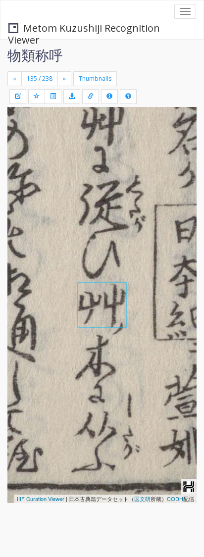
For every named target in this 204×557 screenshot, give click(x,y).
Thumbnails (95, 78)
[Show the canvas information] (90, 96)
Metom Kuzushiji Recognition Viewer (84, 29)
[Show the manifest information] (109, 96)
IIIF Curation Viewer (40, 499)
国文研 (142, 499)
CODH (175, 499)
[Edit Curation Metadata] (17, 96)
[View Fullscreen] (20, 157)
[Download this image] (71, 96)
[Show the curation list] (53, 96)
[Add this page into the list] (36, 96)
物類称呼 (35, 55)
